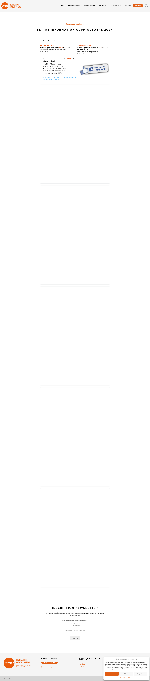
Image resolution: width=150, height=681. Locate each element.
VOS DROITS (103, 5)
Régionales (76, 623)
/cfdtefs (82, 664)
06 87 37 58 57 (49, 662)
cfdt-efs (83, 666)
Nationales (76, 626)
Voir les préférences (140, 674)
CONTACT (128, 5)
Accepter (111, 674)
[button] (146, 659)
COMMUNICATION (89, 5)
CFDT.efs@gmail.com (52, 667)
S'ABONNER (75, 638)
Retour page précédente (75, 24)
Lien (45, 77)
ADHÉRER (138, 5)
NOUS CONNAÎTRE (74, 5)
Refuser (126, 674)
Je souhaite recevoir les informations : (75, 621)
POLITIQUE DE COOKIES (125, 677)
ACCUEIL (61, 5)
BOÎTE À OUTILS (116, 5)
